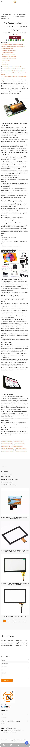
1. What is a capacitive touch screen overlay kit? (12, 66)
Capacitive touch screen (6, 80)
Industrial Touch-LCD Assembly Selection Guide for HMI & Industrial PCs (8, 640)
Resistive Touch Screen (5, 476)
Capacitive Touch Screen (5, 473)
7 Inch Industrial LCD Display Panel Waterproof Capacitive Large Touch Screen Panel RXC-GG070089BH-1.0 (15, 584)
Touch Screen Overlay (18, 441)
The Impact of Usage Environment (9, 56)
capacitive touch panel (19, 443)
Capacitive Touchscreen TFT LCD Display (9, 479)
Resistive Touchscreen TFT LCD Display (9, 484)
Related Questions (5, 64)
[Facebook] (2, 706)
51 (23, 621)
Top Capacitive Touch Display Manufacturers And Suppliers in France (8, 645)
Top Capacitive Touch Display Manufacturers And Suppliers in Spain (8, 642)
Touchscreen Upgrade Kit (7, 443)
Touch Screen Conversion (17, 446)
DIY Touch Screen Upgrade (7, 448)
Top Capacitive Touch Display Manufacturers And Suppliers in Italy (22, 640)
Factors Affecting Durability (7, 48)
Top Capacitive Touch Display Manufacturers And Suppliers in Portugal (22, 642)
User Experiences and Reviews (8, 52)
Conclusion (4, 62)
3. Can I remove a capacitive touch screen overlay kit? (13, 70)
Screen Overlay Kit (6, 446)
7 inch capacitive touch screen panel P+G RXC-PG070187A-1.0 (15, 616)
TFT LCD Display (4, 471)
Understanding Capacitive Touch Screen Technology (12, 44)
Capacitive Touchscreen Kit (21, 451)
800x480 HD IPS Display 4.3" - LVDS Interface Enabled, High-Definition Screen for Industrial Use (15, 518)
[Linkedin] (5, 706)
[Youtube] (9, 706)
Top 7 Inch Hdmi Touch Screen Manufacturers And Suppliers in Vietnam (8, 643)
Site (16, 34)
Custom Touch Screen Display (7, 482)
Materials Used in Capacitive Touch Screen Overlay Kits (13, 46)
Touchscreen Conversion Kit (7, 451)
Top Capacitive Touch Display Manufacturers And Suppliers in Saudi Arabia (22, 645)
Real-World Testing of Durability (8, 50)
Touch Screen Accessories (21, 448)
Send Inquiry (7, 680)
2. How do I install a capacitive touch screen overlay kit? (14, 68)
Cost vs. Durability (6, 60)
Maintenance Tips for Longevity (8, 54)
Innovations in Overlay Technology (9, 58)
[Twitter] (7, 706)
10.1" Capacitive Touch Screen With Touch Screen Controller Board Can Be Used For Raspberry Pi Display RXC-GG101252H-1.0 (15, 551)
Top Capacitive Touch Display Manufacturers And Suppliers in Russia (22, 643)
